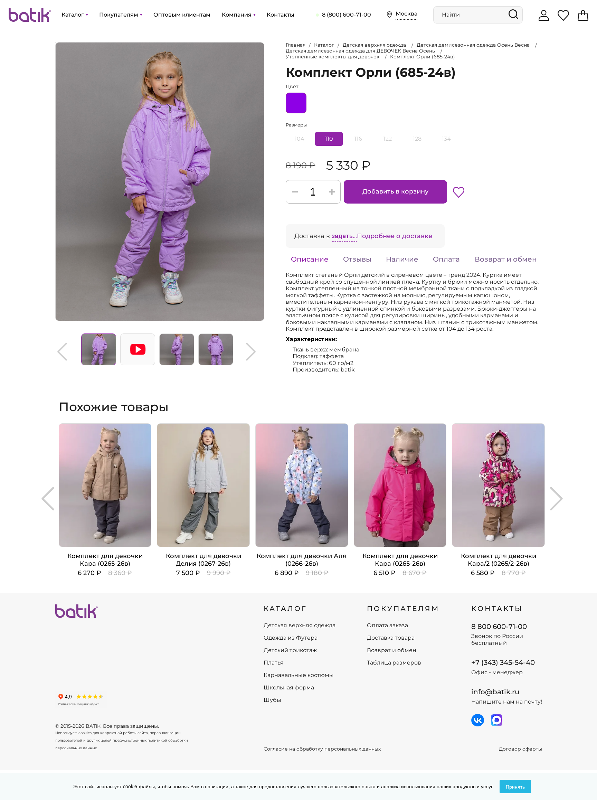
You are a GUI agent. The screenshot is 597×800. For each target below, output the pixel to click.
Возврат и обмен (506, 259)
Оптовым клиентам (181, 14)
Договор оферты (520, 749)
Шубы (272, 700)
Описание (310, 259)
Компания (237, 14)
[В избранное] (458, 192)
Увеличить (55, 42)
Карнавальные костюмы (299, 675)
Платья (274, 663)
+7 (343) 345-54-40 (503, 662)
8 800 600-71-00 (499, 626)
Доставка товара (391, 638)
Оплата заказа (387, 625)
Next (251, 352)
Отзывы (357, 259)
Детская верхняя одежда (299, 625)
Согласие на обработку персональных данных (322, 749)
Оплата (446, 259)
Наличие (402, 259)
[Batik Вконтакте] (477, 720)
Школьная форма (289, 688)
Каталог (73, 14)
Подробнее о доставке (394, 236)
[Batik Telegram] (496, 720)
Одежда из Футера (291, 638)
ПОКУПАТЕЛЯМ (403, 608)
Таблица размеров (394, 663)
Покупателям (119, 14)
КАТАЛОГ (285, 608)
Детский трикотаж (290, 650)
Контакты (280, 14)
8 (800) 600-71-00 (346, 14)
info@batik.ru (495, 692)
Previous (62, 352)
